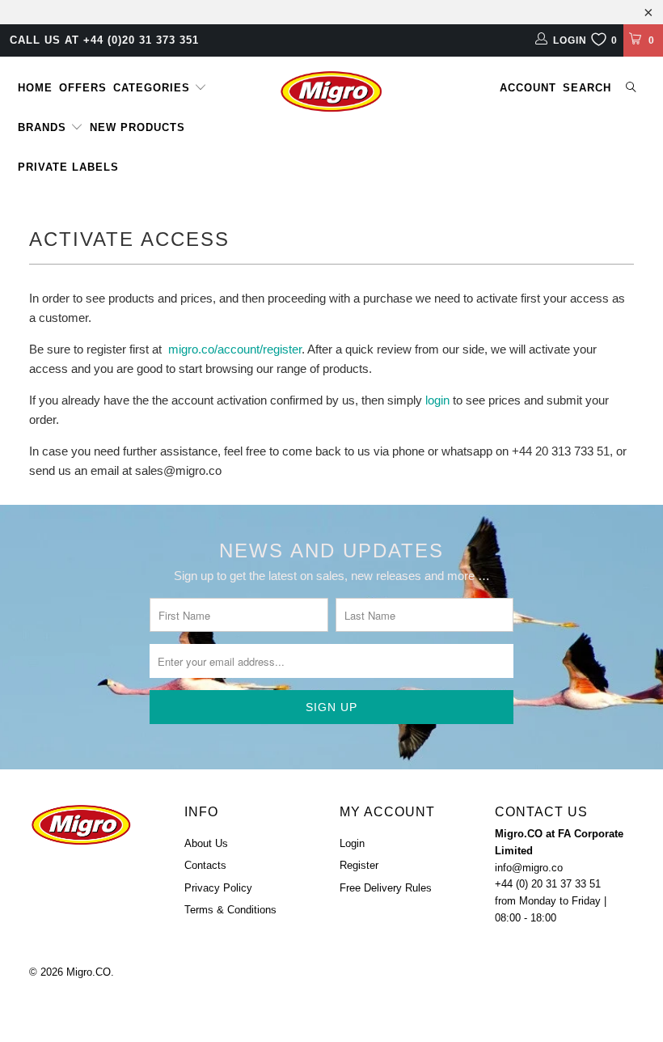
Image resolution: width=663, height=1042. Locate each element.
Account (528, 88)
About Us (206, 843)
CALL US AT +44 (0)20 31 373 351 (104, 40)
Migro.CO (88, 972)
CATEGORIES (153, 88)
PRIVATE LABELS (68, 167)
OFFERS (83, 88)
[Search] (631, 88)
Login (352, 843)
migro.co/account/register (235, 349)
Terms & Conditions (230, 910)
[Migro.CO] (331, 91)
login (437, 400)
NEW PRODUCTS (137, 127)
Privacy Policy (218, 888)
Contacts (205, 865)
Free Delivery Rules (386, 888)
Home (35, 88)
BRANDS (44, 127)
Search (587, 88)
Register (359, 865)
